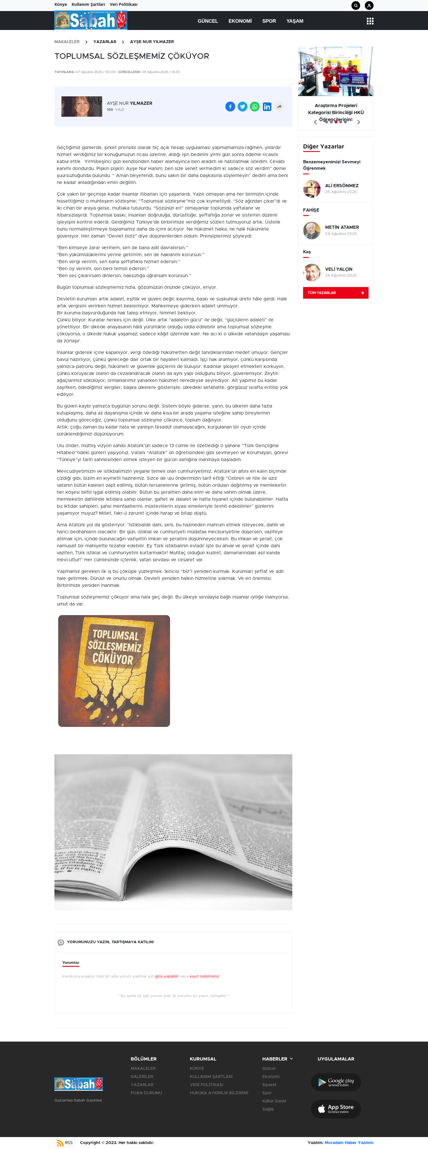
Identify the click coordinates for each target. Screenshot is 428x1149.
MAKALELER (66, 42)
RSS (68, 1143)
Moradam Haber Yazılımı (349, 1143)
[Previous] (314, 120)
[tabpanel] (336, 88)
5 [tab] (345, 122)
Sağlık (268, 1109)
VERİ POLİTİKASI (206, 1085)
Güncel (208, 21)
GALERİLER (142, 1077)
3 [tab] (336, 122)
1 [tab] (326, 122)
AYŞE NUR (129, 103)
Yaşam (294, 21)
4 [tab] (340, 122)
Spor (269, 21)
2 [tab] (331, 122)
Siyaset (269, 1085)
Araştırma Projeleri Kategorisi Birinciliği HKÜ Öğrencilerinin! (336, 112)
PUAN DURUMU (146, 1093)
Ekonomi (240, 21)
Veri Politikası (123, 4)
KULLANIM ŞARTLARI (211, 1077)
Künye (60, 4)
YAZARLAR (104, 42)
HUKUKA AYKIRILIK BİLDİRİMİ (219, 1093)
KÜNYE (197, 1069)
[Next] (357, 120)
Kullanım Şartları (88, 4)
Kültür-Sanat (274, 1101)
